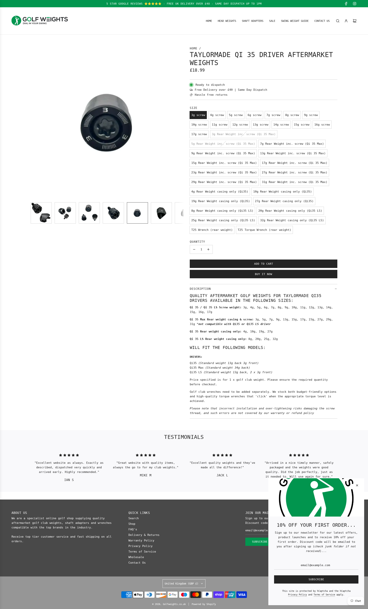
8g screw (292, 115)
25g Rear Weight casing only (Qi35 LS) (223, 220)
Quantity (197, 241)
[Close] (357, 485)
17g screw (199, 134)
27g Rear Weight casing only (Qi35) (284, 201)
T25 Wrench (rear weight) (212, 230)
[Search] (338, 21)
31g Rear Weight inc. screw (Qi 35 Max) (294, 182)
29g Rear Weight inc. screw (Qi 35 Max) (224, 182)
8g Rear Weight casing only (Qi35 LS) (222, 210)
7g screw (273, 115)
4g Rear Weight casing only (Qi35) (219, 191)
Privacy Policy (297, 594)
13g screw (260, 124)
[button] (36, 123)
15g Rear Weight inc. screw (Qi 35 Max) (224, 163)
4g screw (217, 115)
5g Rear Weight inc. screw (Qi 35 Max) (223, 143)
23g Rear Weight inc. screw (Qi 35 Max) (224, 172)
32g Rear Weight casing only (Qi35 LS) (292, 220)
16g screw (322, 124)
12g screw (240, 124)
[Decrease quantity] (194, 249)
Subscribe (260, 541)
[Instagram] (354, 4)
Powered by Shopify (204, 604)
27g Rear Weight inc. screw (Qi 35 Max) (294, 172)
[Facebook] (346, 4)
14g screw (281, 124)
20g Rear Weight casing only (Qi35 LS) (290, 210)
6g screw (254, 115)
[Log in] (346, 21)
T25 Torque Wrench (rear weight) (264, 230)
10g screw (199, 124)
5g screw (236, 115)
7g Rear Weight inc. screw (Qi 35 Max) (292, 143)
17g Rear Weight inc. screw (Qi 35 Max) (294, 163)
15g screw (301, 124)
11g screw (219, 124)
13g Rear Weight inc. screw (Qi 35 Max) (293, 153)
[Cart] (354, 21)
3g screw (198, 115)
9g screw (311, 115)
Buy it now (263, 274)
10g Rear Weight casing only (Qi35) (282, 191)
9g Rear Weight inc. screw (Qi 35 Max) (223, 153)
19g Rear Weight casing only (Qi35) (220, 201)
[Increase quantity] (208, 249)
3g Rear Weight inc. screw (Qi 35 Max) (244, 134)
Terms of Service (324, 594)
